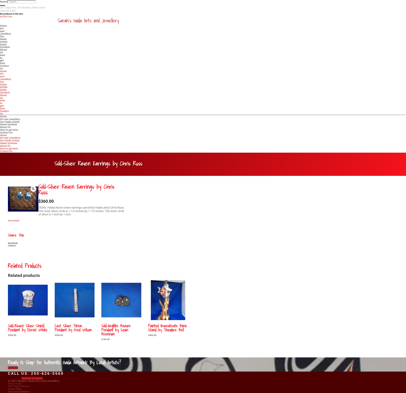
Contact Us (4, 67)
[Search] (2, 5)
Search (3, 1)
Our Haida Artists (3, 84)
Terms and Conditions (18, 386)
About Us (3, 96)
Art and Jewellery (5, 31)
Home (3, 71)
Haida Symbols (5, 91)
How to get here (2, 59)
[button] (33, 189)
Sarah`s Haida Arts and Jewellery (88, 20)
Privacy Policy (15, 383)
